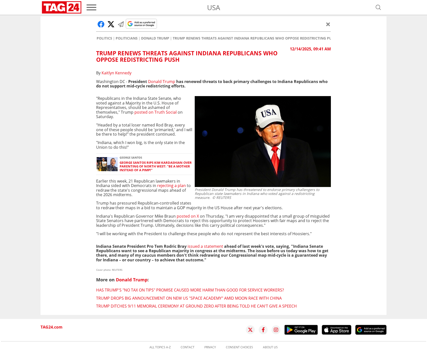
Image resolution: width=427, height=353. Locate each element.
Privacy (210, 347)
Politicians (127, 38)
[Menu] (91, 7)
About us (270, 347)
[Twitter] (250, 329)
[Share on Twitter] (111, 24)
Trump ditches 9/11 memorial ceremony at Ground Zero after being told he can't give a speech (196, 306)
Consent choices (239, 347)
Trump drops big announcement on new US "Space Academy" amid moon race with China (189, 298)
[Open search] (378, 7)
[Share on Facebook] (101, 24)
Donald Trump (155, 38)
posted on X (188, 216)
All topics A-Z (160, 347)
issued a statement (205, 246)
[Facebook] (263, 329)
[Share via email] (121, 24)
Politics (104, 38)
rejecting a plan (171, 185)
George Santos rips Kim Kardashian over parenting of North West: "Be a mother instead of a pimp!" (156, 166)
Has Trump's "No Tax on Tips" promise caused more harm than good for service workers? (190, 290)
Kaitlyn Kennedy (116, 73)
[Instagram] (276, 329)
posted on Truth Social (155, 112)
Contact (187, 347)
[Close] (328, 24)
